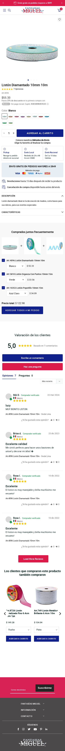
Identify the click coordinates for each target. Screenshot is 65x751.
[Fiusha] (17, 116)
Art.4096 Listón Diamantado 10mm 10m (22, 414)
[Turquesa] (47, 116)
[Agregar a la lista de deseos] (59, 19)
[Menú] (4, 10)
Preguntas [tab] (24, 375)
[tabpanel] (32, 47)
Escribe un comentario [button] (32, 357)
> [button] (33, 558)
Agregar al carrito (40, 133)
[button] (52, 419)
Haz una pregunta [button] (32, 366)
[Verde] (4, 122)
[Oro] (29, 116)
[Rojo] (41, 116)
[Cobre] (10, 116)
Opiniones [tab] (7, 375)
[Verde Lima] (10, 122)
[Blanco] (4, 116)
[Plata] (35, 116)
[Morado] (23, 116)
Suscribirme (45, 688)
